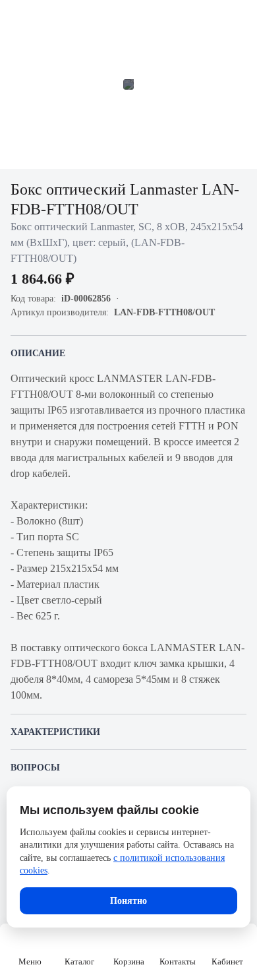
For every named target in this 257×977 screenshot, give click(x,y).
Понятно (128, 901)
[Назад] (18, 18)
